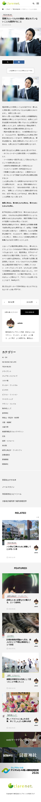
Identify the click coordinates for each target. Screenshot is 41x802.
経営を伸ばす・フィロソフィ (12, 450)
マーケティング (7, 399)
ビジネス (5, 390)
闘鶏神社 (5, 464)
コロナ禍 (5, 380)
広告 (3, 436)
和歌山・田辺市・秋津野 (10, 418)
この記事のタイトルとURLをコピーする (20, 70)
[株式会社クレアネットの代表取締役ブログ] (11, 3)
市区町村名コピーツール (11, 494)
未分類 (4, 445)
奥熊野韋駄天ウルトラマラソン (13, 431)
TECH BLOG (6, 367)
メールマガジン (8, 487)
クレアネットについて (9, 376)
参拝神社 (5, 413)
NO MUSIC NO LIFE (9, 362)
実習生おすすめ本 (9, 480)
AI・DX (4, 357)
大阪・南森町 (6, 422)
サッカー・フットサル (9, 385)
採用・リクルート (8, 441)
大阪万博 (5, 427)
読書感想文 (6, 455)
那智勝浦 (5, 459)
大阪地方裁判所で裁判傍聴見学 (14, 501)
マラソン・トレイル (9, 404)
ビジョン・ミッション (9, 394)
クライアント (6, 371)
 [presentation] (37, 517)
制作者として (6, 408)
